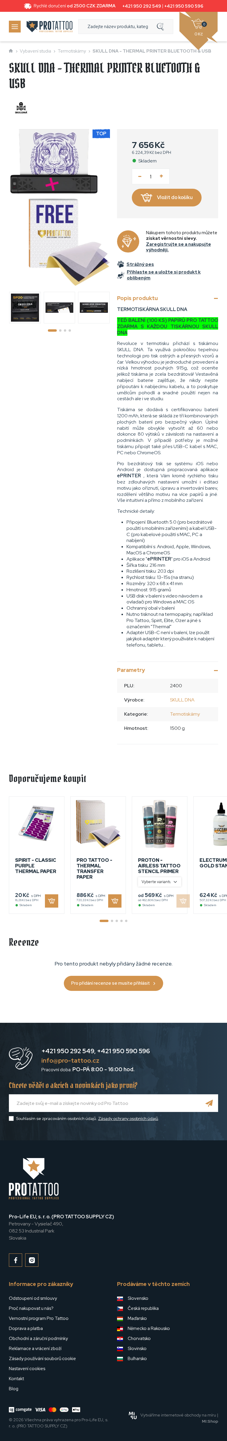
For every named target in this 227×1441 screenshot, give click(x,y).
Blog (13, 1389)
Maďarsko (137, 1318)
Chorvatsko (139, 1338)
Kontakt (16, 1379)
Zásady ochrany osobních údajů (128, 1118)
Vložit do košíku (175, 197)
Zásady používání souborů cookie (42, 1359)
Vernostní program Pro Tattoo (39, 1318)
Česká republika (143, 1308)
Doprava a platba (26, 1328)
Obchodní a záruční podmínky (38, 1338)
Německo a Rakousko (149, 1328)
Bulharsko (137, 1359)
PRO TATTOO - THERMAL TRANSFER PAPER (94, 868)
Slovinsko (137, 1349)
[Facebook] (15, 1260)
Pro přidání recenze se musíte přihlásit (110, 983)
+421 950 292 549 (141, 6)
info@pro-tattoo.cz (70, 1060)
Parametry (131, 670)
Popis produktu (137, 298)
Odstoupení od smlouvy (33, 1298)
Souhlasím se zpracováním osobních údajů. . (87, 1118)
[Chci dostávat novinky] (209, 1103)
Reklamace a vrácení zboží (35, 1349)
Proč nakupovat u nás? (31, 1308)
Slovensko (138, 1298)
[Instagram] (31, 1260)
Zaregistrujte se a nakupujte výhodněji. (178, 247)
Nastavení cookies (27, 1369)
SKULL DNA (182, 700)
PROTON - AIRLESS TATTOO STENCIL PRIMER (159, 866)
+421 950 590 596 (183, 6)
